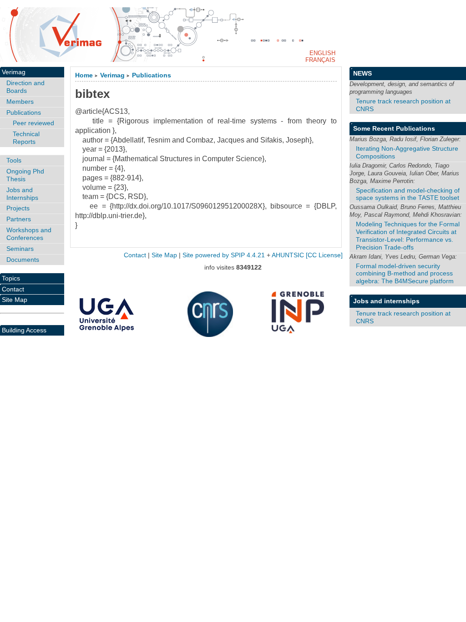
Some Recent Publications (394, 128)
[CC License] (324, 255)
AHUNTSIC (288, 255)
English (322, 53)
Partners (18, 219)
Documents (22, 259)
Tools (13, 160)
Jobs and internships (386, 301)
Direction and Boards (25, 86)
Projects (18, 208)
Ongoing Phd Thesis (25, 175)
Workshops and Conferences (28, 233)
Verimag (112, 75)
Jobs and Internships (22, 193)
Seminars (20, 248)
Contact (13, 289)
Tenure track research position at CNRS (403, 104)
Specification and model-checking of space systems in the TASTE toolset (408, 194)
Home (84, 75)
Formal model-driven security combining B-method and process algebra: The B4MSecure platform (405, 273)
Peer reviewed (33, 123)
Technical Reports (26, 137)
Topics (11, 278)
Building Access (24, 330)
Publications (151, 75)
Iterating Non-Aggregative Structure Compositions (407, 152)
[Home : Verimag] (233, 34)
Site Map (14, 299)
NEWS (362, 73)
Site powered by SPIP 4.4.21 (223, 255)
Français (320, 59)
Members (20, 101)
